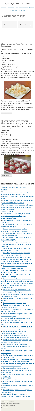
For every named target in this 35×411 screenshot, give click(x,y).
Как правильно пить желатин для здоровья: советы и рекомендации (16, 225)
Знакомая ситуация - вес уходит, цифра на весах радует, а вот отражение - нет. (16, 193)
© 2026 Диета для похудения (7, 401)
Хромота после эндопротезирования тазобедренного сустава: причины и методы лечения (15, 346)
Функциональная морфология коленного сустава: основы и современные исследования (16, 262)
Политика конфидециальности (8, 405)
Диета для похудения (17, 3)
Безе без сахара (9, 25)
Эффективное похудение (25, 7)
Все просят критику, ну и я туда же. (14, 303)
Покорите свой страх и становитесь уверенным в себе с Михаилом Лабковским (15, 395)
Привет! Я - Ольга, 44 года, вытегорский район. (18, 201)
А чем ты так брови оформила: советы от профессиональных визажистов (16, 319)
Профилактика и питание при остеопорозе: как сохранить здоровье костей (16, 341)
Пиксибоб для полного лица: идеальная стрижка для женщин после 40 (15, 254)
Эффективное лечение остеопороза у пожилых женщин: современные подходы (15, 336)
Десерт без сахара (26, 25)
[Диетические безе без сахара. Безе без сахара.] (17, 90)
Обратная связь (4, 407)
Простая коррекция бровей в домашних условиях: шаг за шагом (15, 306)
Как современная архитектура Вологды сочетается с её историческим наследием (15, 230)
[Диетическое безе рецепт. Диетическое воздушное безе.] (17, 164)
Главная (3, 7)
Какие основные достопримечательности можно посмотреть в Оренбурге (16, 291)
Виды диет (13, 10)
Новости (11, 7)
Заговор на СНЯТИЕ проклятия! (13, 203)
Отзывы (22, 10)
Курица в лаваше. (8, 211)
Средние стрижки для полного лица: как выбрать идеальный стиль (15, 249)
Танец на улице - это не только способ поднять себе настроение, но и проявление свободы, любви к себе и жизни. (17, 207)
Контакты (3, 403)
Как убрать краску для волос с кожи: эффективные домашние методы (14, 267)
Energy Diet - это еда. (10, 379)
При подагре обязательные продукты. (15, 368)
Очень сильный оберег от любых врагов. (16, 242)
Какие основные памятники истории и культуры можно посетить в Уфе (14, 332)
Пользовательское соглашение (13, 403)
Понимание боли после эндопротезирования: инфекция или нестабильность (17, 365)
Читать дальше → (6, 113)
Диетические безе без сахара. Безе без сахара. (16, 45)
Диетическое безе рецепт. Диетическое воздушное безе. (17, 122)
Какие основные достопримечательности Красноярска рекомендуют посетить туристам (16, 258)
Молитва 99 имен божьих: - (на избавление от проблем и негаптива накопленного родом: (17, 360)
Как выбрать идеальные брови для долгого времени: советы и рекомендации (16, 328)
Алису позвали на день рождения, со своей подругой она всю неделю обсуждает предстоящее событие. (16, 216)
